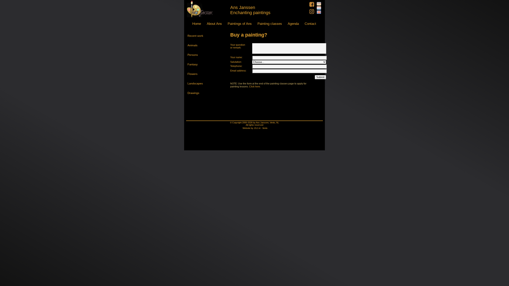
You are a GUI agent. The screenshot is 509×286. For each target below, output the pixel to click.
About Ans (214, 24)
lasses (269, 24)
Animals (192, 45)
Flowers (192, 73)
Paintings (240, 24)
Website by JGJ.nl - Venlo (255, 128)
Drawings (193, 93)
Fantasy (192, 64)
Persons (192, 54)
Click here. (255, 86)
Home (196, 24)
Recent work (195, 35)
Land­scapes (195, 83)
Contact (310, 24)
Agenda (293, 24)
